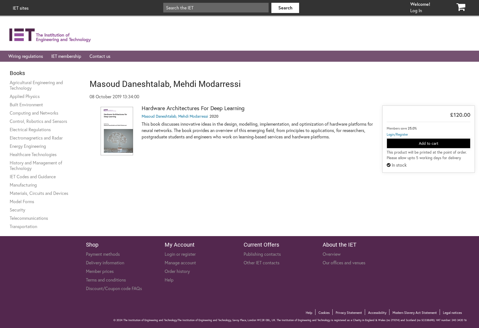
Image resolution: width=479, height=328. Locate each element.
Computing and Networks (34, 113)
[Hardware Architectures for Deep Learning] (117, 131)
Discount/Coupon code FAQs (114, 288)
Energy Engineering (28, 146)
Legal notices (452, 313)
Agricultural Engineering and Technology (36, 85)
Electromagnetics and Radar (36, 138)
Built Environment (26, 104)
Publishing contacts (262, 254)
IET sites (21, 8)
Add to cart (428, 143)
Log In (416, 10)
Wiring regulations (25, 56)
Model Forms (22, 201)
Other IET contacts (261, 262)
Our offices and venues (344, 262)
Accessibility (377, 313)
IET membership (66, 56)
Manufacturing (23, 185)
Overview (332, 254)
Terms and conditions (106, 280)
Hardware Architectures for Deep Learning (193, 108)
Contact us (100, 56)
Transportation (23, 226)
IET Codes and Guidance (33, 176)
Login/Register (397, 134)
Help (169, 280)
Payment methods (103, 254)
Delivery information (105, 262)
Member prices (100, 271)
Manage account (180, 262)
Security (17, 210)
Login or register (180, 254)
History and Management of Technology (36, 165)
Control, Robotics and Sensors (38, 121)
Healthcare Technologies (33, 154)
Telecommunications (29, 218)
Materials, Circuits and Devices (39, 193)
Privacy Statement (349, 313)
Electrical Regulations (30, 129)
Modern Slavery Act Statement (415, 313)
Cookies (324, 313)
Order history (177, 271)
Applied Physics (25, 96)
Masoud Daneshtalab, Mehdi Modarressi (175, 116)
